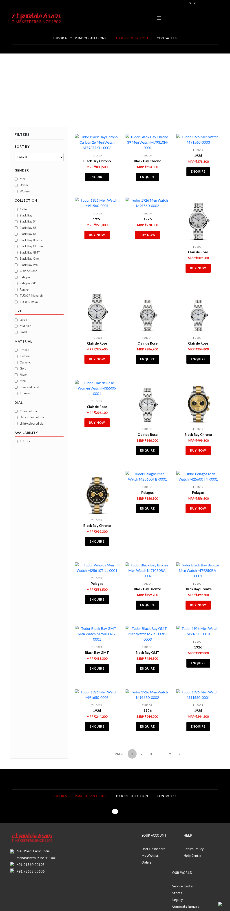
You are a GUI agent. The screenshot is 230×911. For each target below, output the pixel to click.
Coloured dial (29, 411)
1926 (23, 209)
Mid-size (25, 326)
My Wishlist (150, 855)
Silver (23, 374)
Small (23, 332)
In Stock (25, 441)
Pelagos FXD (28, 283)
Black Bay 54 (28, 221)
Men (23, 179)
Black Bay (26, 215)
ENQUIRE (97, 177)
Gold (23, 368)
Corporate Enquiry (185, 906)
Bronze (24, 350)
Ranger (24, 289)
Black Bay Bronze (31, 240)
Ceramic (25, 362)
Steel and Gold (29, 387)
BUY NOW (97, 235)
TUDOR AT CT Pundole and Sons (79, 38)
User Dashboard (153, 848)
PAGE (119, 754)
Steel (23, 381)
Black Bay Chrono (31, 246)
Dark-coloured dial (32, 417)
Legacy (177, 899)
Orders (146, 862)
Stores (177, 893)
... (160, 754)
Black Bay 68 (28, 234)
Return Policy (193, 848)
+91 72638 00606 (31, 871)
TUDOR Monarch (31, 295)
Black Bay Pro (29, 265)
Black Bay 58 (28, 227)
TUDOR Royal (29, 302)
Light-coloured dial (32, 423)
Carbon (25, 356)
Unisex (24, 185)
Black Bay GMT (30, 252)
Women (25, 191)
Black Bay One (29, 258)
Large (23, 319)
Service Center (183, 886)
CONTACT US (167, 38)
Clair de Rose (28, 271)
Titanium (25, 393)
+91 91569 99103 (31, 864)
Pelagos (25, 277)
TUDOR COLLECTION (131, 38)
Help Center (192, 855)
